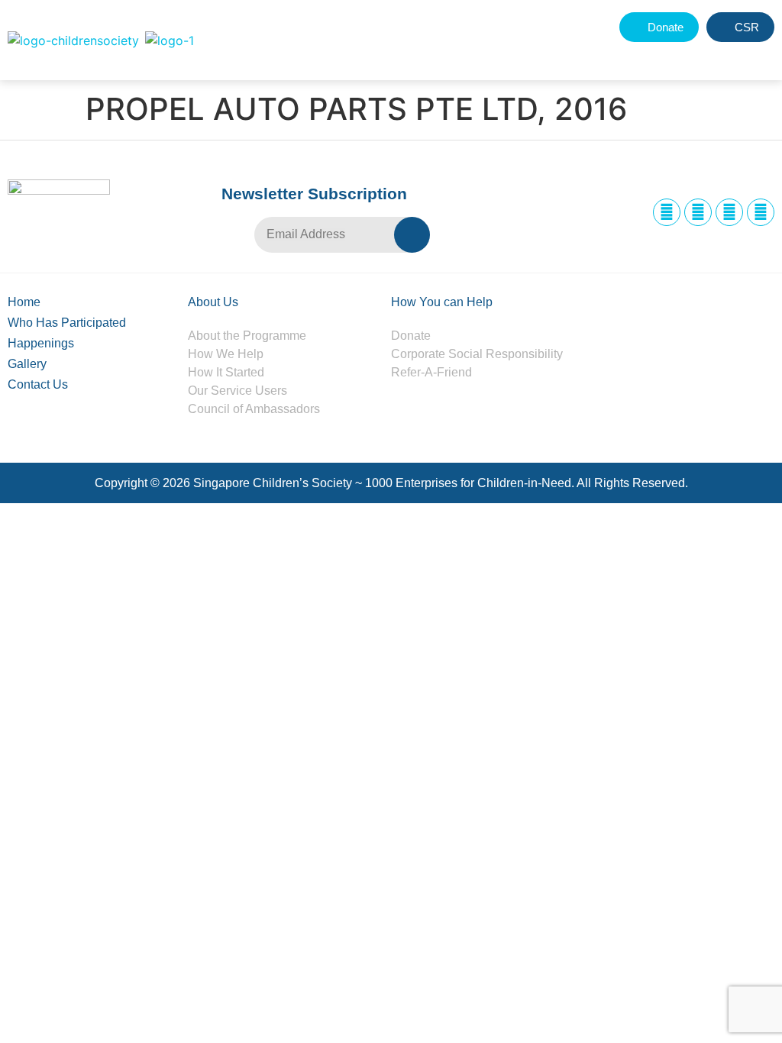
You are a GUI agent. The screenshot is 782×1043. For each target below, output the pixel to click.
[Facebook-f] (666, 212)
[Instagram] (698, 212)
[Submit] (412, 235)
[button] (726, 55)
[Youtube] (760, 212)
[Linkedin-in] (729, 212)
